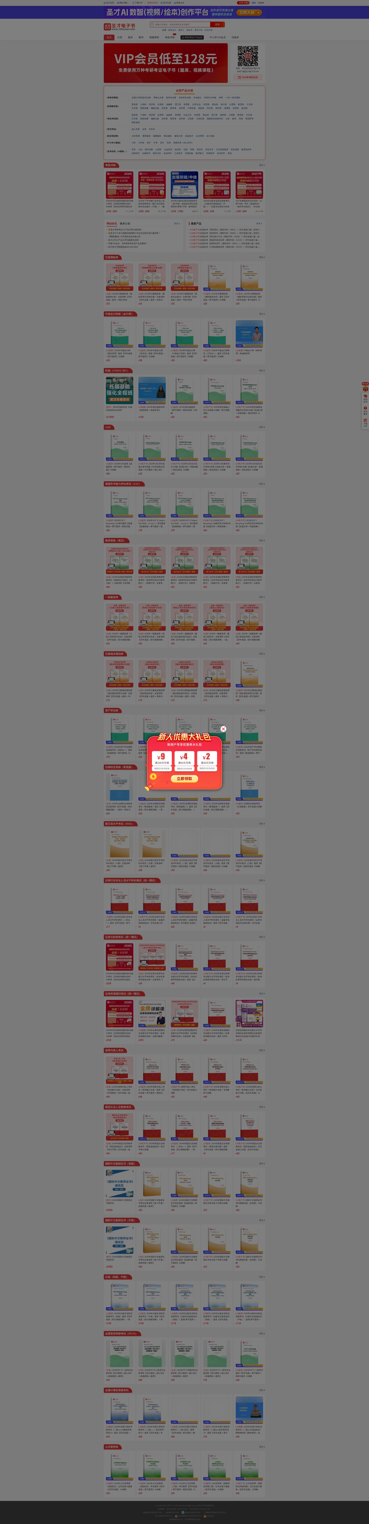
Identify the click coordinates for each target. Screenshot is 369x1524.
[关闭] (223, 729)
